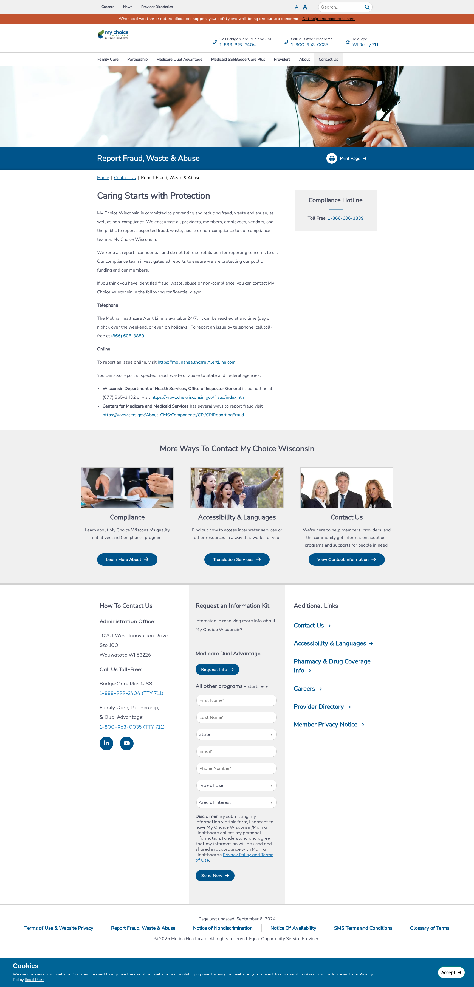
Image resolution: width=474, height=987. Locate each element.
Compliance (127, 517)
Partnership (137, 59)
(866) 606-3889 (127, 336)
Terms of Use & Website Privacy (58, 928)
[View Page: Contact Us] (346, 488)
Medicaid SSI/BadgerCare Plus (238, 59)
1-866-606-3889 (346, 218)
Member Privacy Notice (325, 724)
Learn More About (123, 559)
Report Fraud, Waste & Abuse (143, 928)
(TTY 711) (152, 693)
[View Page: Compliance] (127, 488)
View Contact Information (343, 559)
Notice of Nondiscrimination (223, 928)
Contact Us (328, 59)
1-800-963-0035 (309, 44)
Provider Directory (319, 706)
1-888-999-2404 (237, 44)
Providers (282, 59)
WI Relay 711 (365, 44)
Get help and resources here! (93, 18)
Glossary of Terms (429, 928)
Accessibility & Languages (237, 517)
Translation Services (233, 559)
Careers (107, 6)
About (304, 59)
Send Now (211, 875)
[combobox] (236, 734)
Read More (34, 979)
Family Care (108, 59)
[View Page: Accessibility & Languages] (237, 488)
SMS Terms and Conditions (363, 928)
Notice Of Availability (293, 928)
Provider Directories (157, 6)
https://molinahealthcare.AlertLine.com (197, 362)
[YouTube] (127, 743)
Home (103, 178)
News (127, 6)
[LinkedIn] (106, 743)
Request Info (214, 669)
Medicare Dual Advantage (179, 59)
